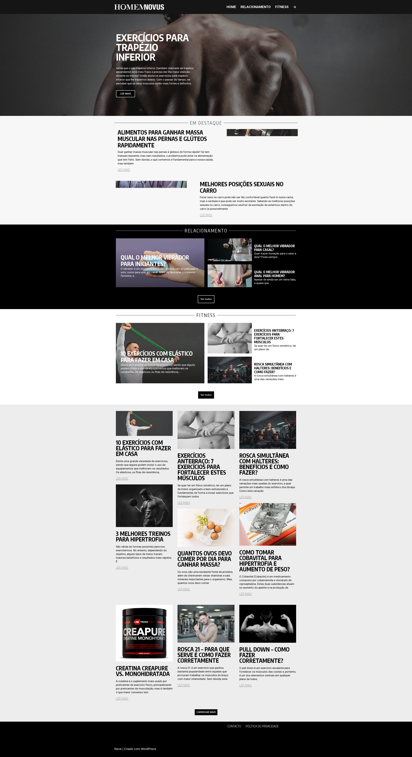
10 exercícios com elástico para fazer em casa (157, 356)
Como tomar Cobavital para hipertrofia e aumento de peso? (264, 561)
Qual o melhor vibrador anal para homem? (274, 274)
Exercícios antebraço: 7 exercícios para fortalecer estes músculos (274, 336)
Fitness (282, 7)
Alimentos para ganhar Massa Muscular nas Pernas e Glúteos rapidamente (162, 139)
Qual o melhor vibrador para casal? (274, 248)
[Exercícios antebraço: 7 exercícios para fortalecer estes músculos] (230, 338)
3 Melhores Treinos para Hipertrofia (143, 536)
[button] (206, 712)
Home (231, 7)
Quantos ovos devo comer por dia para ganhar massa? (205, 559)
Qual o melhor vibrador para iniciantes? (155, 260)
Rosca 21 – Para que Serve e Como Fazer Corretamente (204, 655)
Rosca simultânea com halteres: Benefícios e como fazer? (273, 368)
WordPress (148, 749)
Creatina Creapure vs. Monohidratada (143, 671)
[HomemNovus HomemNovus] (140, 7)
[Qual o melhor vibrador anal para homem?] (230, 275)
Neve (118, 749)
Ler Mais (124, 169)
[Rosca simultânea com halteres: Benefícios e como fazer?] (230, 370)
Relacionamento (256, 7)
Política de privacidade (262, 726)
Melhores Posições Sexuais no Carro (241, 187)
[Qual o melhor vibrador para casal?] (230, 249)
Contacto (234, 726)
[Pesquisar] (295, 7)
